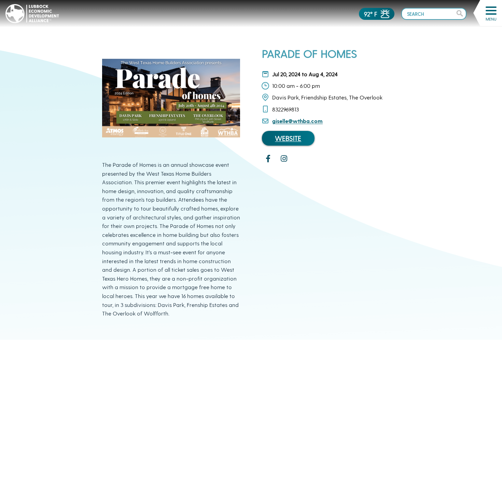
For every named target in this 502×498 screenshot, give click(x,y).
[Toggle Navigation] (491, 10)
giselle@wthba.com (297, 121)
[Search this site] (433, 13)
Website (288, 138)
